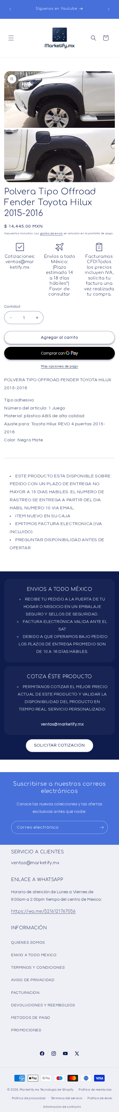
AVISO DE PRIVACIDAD (32, 980)
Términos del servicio (66, 1098)
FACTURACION (25, 993)
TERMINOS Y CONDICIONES (38, 967)
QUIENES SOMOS (28, 943)
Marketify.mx (29, 1089)
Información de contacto (62, 1106)
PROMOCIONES (26, 1030)
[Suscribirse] (101, 827)
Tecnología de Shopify (57, 1089)
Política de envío (99, 1098)
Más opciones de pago (59, 366)
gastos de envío (51, 233)
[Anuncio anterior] (10, 9)
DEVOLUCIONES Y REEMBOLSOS (43, 1005)
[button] (11, 38)
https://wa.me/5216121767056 (43, 911)
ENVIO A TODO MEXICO (33, 955)
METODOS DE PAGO (30, 1018)
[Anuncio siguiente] (109, 9)
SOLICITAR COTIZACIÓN (59, 745)
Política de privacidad (29, 1098)
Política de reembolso (95, 1089)
